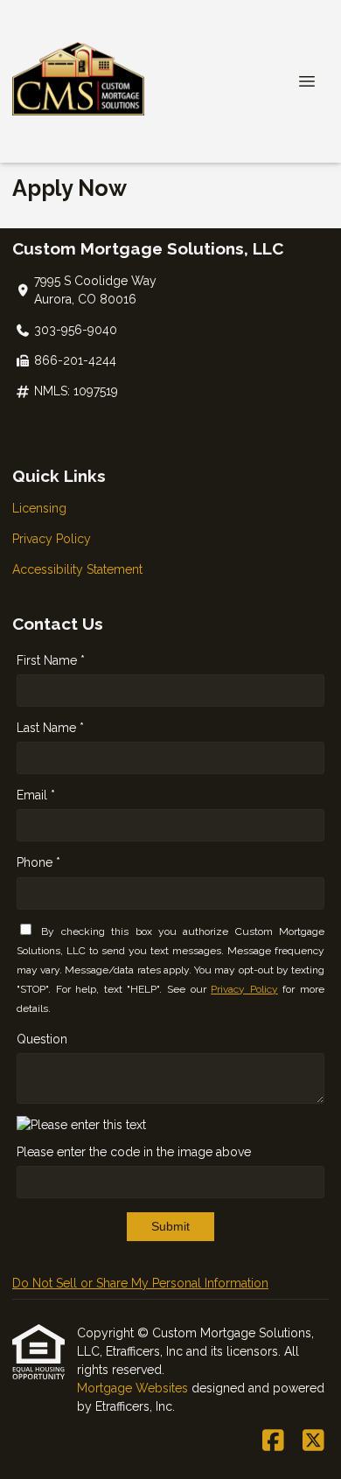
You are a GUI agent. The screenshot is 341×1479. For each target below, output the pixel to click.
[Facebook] (273, 1441)
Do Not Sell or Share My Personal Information (140, 1283)
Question (42, 1039)
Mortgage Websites (134, 1388)
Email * (36, 795)
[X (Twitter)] (313, 1441)
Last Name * (50, 728)
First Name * (51, 660)
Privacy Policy (51, 539)
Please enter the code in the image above (134, 1152)
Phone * (38, 862)
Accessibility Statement (77, 569)
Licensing (39, 508)
